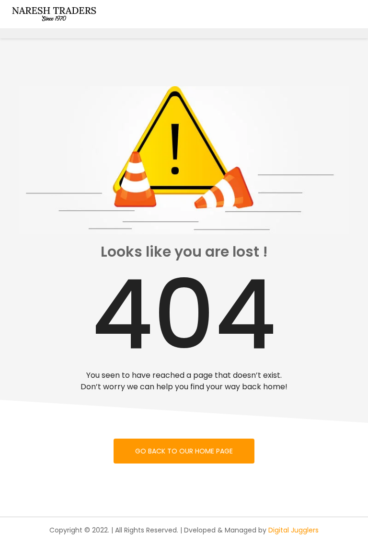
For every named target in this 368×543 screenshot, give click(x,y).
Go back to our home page (184, 451)
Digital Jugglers (293, 530)
